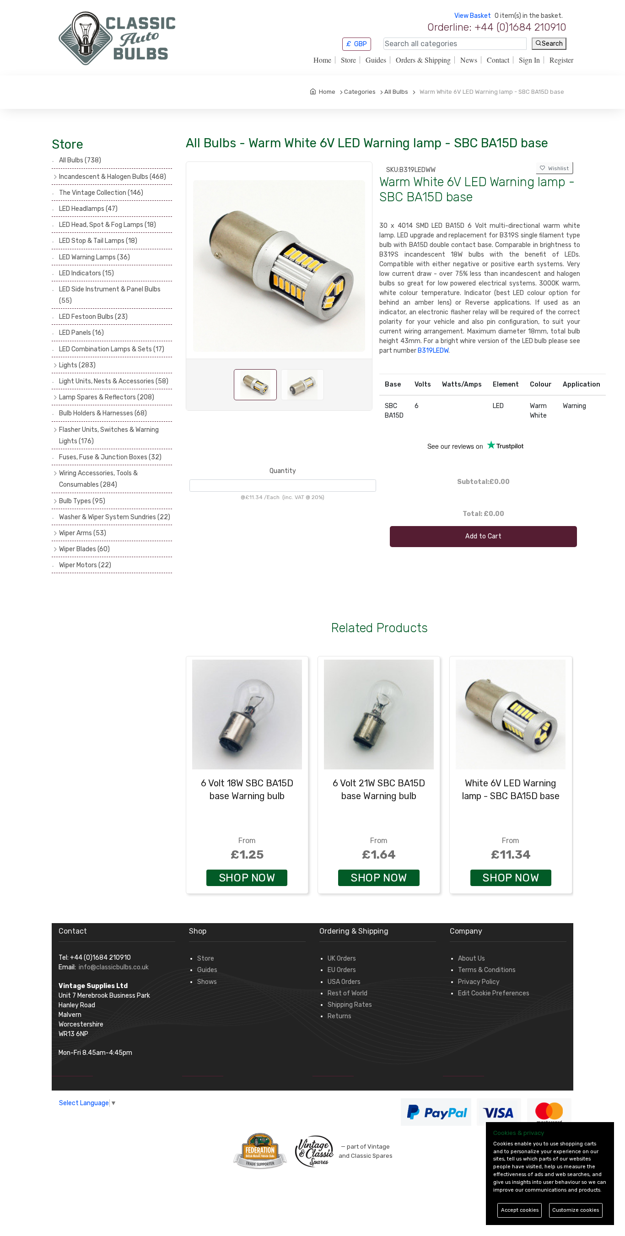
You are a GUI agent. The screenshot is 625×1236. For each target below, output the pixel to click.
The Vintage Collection (101, 193)
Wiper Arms (82, 533)
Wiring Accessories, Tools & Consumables (98, 479)
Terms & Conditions (487, 970)
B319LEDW (433, 351)
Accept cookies (520, 1210)
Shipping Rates (350, 1005)
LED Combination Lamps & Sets (111, 349)
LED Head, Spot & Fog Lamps (107, 225)
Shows (207, 982)
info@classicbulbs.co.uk (114, 967)
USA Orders (344, 982)
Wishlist (557, 168)
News (468, 60)
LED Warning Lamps (94, 257)
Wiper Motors (85, 565)
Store (348, 60)
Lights (77, 365)
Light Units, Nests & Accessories (113, 381)
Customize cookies (575, 1210)
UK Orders (342, 958)
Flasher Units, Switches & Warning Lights (109, 435)
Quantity (282, 471)
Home (322, 60)
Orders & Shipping (423, 60)
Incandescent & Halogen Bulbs (112, 177)
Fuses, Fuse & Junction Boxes (110, 457)
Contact (498, 60)
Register (561, 60)
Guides (376, 60)
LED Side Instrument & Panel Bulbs (110, 295)
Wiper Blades (84, 549)
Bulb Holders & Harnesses (103, 413)
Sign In (529, 60)
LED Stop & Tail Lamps (98, 241)
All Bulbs (80, 160)
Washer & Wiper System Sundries (114, 517)
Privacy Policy (479, 982)
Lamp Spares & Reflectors (106, 397)
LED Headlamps (88, 209)
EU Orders (342, 970)
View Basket (472, 16)
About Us (471, 958)
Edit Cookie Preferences (493, 993)
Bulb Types (82, 501)
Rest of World (347, 993)
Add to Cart (483, 536)
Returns (339, 1016)
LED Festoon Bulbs (93, 317)
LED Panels (81, 333)
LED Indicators (86, 273)
